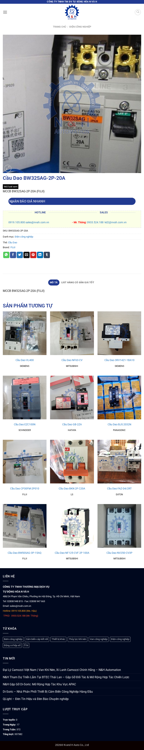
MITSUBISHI (72, 366)
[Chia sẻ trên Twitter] (20, 255)
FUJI (12, 247)
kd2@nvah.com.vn (116, 222)
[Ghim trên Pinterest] (33, 255)
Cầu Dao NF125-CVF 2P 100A (72, 552)
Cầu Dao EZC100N (24, 424)
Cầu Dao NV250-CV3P (119, 552)
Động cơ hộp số (12, 645)
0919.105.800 (16, 222)
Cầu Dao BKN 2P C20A (72, 488)
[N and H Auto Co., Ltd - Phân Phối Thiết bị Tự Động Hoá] (72, 12)
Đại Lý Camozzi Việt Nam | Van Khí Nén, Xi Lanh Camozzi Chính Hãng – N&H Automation (62, 670)
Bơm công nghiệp (13, 639)
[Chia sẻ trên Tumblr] (47, 255)
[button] (5, 12)
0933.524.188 (95, 222)
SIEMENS (24, 366)
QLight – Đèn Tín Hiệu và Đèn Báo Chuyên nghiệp (36, 699)
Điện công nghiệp (80, 26)
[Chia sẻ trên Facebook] (13, 255)
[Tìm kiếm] (138, 12)
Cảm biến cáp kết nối (37, 639)
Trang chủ (59, 26)
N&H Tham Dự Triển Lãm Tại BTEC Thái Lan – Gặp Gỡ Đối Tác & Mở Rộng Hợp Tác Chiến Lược (66, 677)
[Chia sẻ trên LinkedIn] (40, 255)
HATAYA (72, 430)
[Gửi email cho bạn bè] (26, 255)
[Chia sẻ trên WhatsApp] (6, 255)
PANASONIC (119, 430)
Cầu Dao (12, 242)
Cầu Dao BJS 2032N (119, 424)
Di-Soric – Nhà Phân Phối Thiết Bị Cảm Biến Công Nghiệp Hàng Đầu (48, 691)
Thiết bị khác (58, 639)
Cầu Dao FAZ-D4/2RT (119, 488)
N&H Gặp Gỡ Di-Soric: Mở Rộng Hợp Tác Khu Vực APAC (39, 684)
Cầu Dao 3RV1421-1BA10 (119, 360)
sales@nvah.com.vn (37, 222)
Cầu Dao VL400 (25, 360)
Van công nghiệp (98, 639)
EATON (119, 494)
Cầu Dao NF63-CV (72, 360)
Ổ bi (26, 645)
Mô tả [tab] (54, 282)
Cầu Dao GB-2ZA (72, 424)
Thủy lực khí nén (77, 639)
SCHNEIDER (25, 430)
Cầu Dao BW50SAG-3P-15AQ (24, 552)
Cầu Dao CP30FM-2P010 (24, 488)
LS (72, 494)
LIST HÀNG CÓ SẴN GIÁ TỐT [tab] (77, 282)
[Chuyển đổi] (12, 203)
